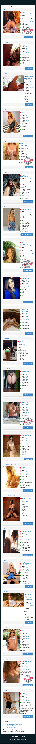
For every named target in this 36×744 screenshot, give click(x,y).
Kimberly (6, 338)
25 (26, 406)
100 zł (31, 87)
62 (30, 216)
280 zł (31, 21)
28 (25, 147)
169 (26, 665)
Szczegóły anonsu (27, 427)
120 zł (27, 53)
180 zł (27, 412)
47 (26, 567)
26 (26, 46)
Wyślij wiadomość (28, 302)
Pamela (6, 42)
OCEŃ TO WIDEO (26, 209)
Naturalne (28, 636)
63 (26, 503)
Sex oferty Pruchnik (11, 727)
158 (26, 48)
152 (26, 374)
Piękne (31, 252)
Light (5, 172)
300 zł (27, 120)
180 (31, 180)
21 (26, 114)
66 (26, 536)
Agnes (5, 690)
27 (30, 211)
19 (30, 79)
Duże (27, 473)
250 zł (27, 319)
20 (26, 373)
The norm (6, 207)
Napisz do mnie (28, 37)
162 (25, 148)
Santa (5, 9)
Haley (5, 627)
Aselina (6, 659)
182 (30, 247)
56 (26, 283)
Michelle (6, 276)
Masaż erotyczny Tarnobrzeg (14, 724)
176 (26, 566)
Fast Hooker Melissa (9, 495)
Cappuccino (7, 240)
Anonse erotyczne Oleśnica (13, 726)
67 (23, 346)
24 (30, 178)
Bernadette (7, 368)
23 (30, 14)
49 (26, 440)
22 (26, 694)
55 (30, 18)
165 (26, 281)
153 (24, 344)
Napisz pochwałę (28, 135)
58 (25, 150)
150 (26, 115)
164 (30, 15)
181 (26, 470)
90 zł (27, 379)
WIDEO (23, 12)
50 (26, 316)
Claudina (6, 433)
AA (26, 51)
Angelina (6, 591)
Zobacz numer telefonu (26, 234)
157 (31, 599)
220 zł (27, 286)
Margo (5, 73)
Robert (6, 529)
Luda (5, 400)
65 (26, 635)
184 (31, 213)
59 (30, 250)
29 (26, 468)
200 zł (27, 539)
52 (26, 409)
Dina (5, 109)
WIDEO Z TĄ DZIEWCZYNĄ (28, 77)
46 (26, 117)
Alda (5, 560)
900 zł (31, 605)
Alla (5, 141)
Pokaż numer (29, 68)
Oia (5, 307)
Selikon (27, 410)
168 (26, 314)
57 (26, 49)
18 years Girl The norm (10, 464)
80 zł (27, 443)
